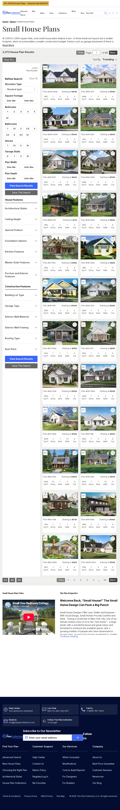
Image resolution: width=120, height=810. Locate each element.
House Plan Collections (14, 783)
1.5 (14, 128)
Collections (63, 13)
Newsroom (98, 776)
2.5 (27, 128)
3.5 (7, 135)
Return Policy (39, 770)
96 (19, 580)
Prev (81, 52)
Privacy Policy (30, 796)
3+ (28, 145)
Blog (82, 13)
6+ (7, 118)
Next (112, 52)
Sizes (52, 13)
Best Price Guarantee (103, 763)
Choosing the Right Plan (14, 770)
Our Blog (97, 783)
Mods (74, 11)
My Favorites (39, 783)
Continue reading (69, 636)
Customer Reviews (102, 770)
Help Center (38, 757)
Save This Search (21, 192)
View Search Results (21, 185)
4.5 (21, 135)
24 (5, 580)
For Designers (69, 776)
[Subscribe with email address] (77, 737)
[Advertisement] (21, 419)
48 (12, 580)
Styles (42, 13)
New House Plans (11, 763)
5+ (28, 135)
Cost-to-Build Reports (73, 770)
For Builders (68, 783)
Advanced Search (23, 13)
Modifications (69, 763)
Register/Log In (40, 776)
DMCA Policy (47, 796)
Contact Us (38, 763)
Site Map (61, 796)
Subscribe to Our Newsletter (42, 731)
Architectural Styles (12, 776)
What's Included (70, 757)
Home (5, 22)
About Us (97, 757)
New (33, 11)
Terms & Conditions (11, 796)
